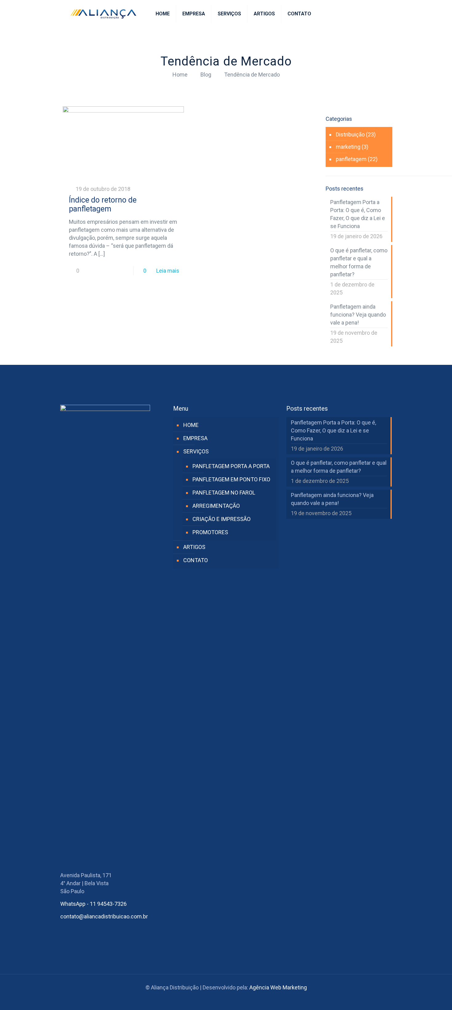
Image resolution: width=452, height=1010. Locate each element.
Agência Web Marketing (278, 987)
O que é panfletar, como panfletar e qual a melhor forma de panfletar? (358, 262)
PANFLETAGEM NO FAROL (223, 492)
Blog (205, 74)
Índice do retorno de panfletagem (103, 204)
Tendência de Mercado (252, 74)
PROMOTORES (210, 532)
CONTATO (195, 560)
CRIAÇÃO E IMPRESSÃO (221, 519)
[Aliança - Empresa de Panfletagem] (103, 14)
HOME (191, 425)
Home (180, 74)
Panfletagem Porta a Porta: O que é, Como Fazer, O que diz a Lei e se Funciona (357, 214)
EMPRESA (195, 438)
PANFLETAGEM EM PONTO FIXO (231, 479)
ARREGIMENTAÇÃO (216, 506)
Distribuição (350, 134)
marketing (348, 147)
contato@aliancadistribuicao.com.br (104, 916)
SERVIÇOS (196, 451)
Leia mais (167, 270)
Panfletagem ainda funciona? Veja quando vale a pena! (358, 314)
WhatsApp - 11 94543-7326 (93, 904)
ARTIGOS (194, 547)
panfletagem (351, 159)
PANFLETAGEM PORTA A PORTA (231, 466)
